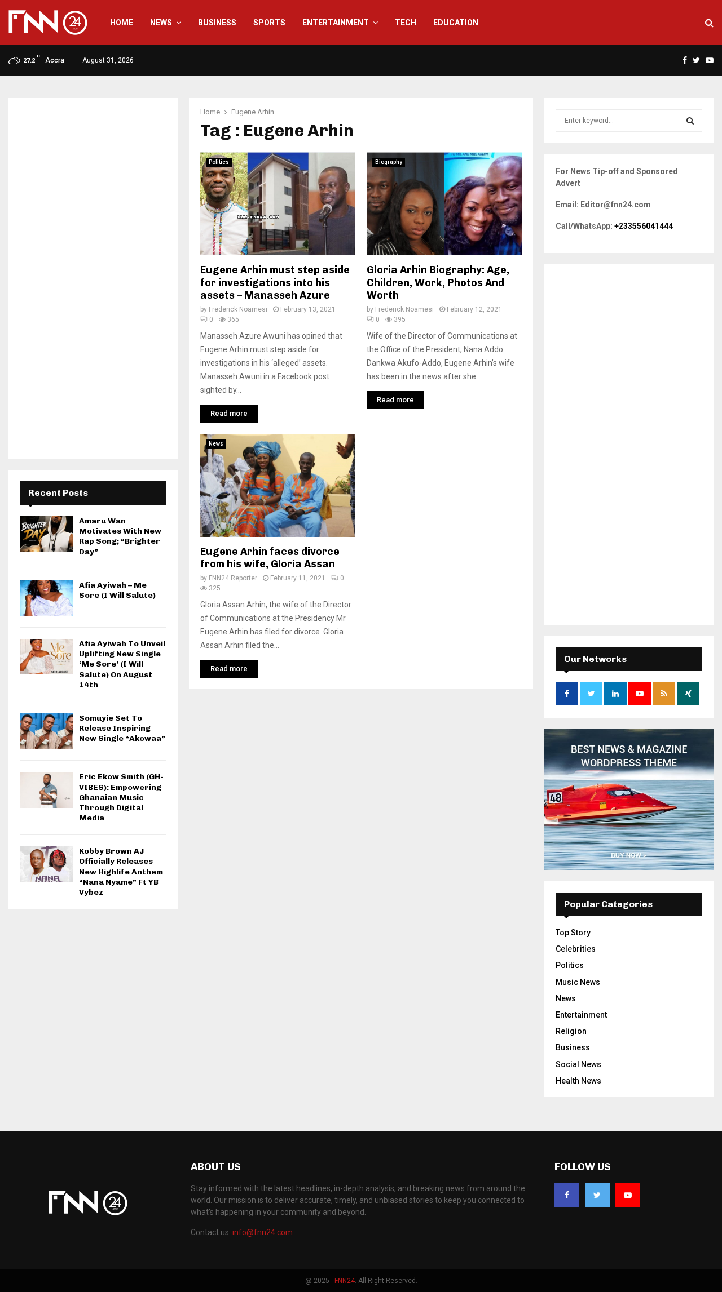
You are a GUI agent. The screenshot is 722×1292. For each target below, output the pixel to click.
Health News (578, 1080)
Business (217, 22)
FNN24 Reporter (233, 578)
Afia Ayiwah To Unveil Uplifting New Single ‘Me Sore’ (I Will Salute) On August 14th (122, 664)
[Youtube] (627, 1195)
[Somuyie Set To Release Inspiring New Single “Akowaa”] (46, 731)
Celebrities (576, 948)
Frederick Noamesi (238, 309)
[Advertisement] (93, 278)
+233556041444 (643, 225)
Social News (578, 1064)
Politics (219, 162)
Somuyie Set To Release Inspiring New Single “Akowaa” (122, 728)
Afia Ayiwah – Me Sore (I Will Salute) (117, 590)
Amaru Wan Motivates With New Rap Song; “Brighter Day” (120, 536)
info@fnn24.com (262, 1232)
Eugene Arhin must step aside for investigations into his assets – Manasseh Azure (275, 282)
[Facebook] (566, 1195)
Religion (571, 1031)
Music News (578, 982)
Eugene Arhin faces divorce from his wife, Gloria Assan (270, 558)
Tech (405, 22)
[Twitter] (597, 1195)
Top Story (573, 932)
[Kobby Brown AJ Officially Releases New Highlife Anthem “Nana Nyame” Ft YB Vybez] (46, 864)
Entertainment (335, 22)
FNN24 (344, 1281)
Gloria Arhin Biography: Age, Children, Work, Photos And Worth (438, 282)
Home (121, 22)
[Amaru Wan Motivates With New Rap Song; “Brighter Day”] (46, 534)
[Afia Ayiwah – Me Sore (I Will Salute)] (46, 598)
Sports (269, 22)
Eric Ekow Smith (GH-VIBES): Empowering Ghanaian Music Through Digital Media (121, 797)
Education (455, 22)
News (161, 22)
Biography (388, 162)
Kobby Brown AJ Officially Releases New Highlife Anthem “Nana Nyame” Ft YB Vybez (121, 871)
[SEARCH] (690, 120)
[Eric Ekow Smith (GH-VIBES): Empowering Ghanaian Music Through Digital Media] (46, 789)
